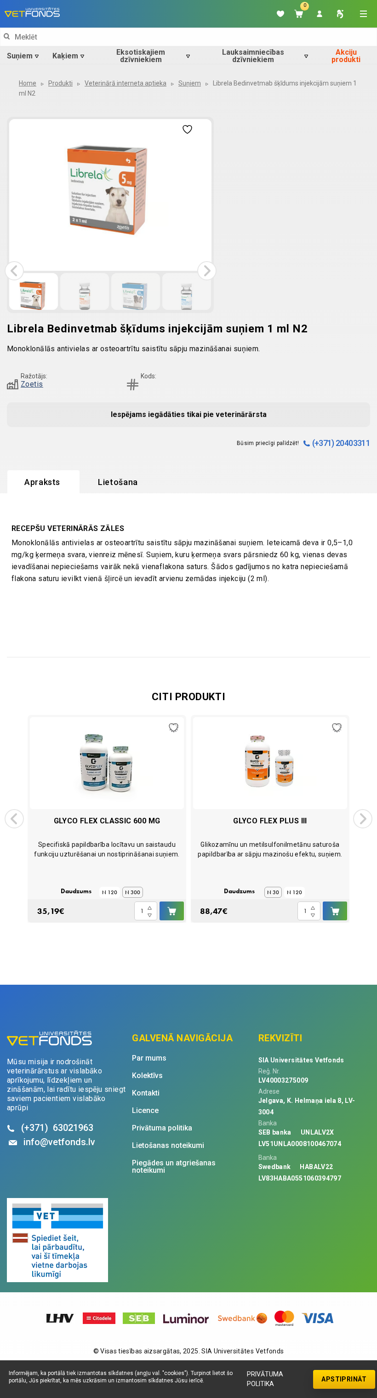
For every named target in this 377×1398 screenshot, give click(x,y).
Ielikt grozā (172, 911)
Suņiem (20, 55)
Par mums (149, 1058)
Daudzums (76, 891)
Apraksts (42, 482)
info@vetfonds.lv (59, 1141)
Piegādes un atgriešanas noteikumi (174, 1166)
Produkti (60, 83)
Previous (14, 270)
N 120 (109, 892)
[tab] (43, 482)
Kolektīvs (147, 1075)
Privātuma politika (265, 1378)
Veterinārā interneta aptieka (125, 83)
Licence (145, 1110)
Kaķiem (65, 55)
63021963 (57, 1127)
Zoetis (32, 384)
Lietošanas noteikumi (168, 1145)
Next (207, 270)
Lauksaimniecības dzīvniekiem (253, 56)
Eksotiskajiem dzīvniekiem (140, 56)
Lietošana (118, 482)
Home (27, 83)
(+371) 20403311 (341, 443)
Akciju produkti (345, 56)
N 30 (273, 892)
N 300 (132, 892)
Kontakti (146, 1093)
